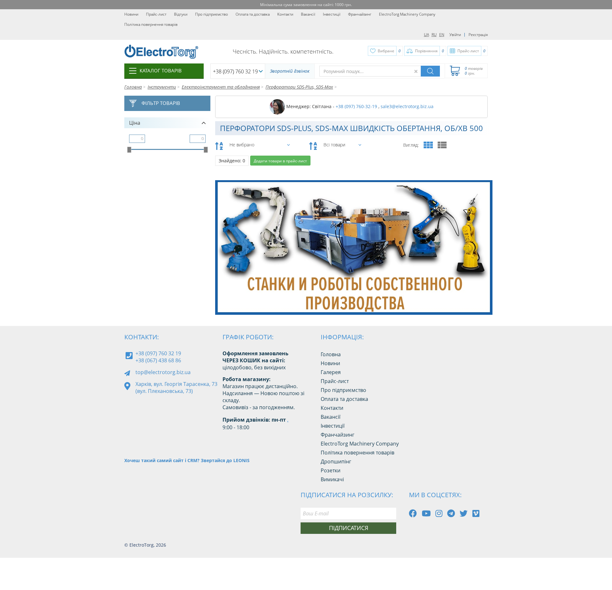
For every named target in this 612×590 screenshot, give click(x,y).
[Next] (482, 298)
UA (426, 34)
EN (441, 34)
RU (434, 34)
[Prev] (468, 298)
